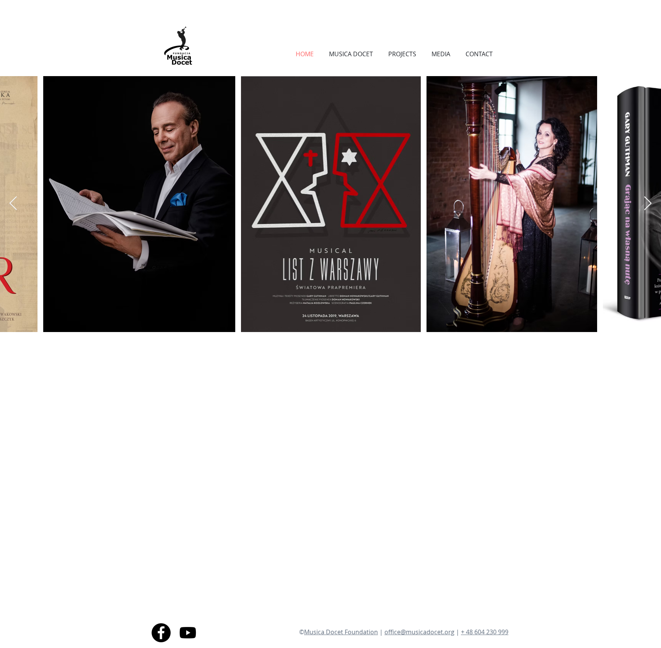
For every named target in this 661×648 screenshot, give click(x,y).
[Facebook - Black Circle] (161, 632)
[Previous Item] (13, 203)
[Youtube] (187, 632)
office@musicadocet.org (419, 632)
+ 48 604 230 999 (484, 632)
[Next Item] (647, 203)
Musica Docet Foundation (341, 632)
